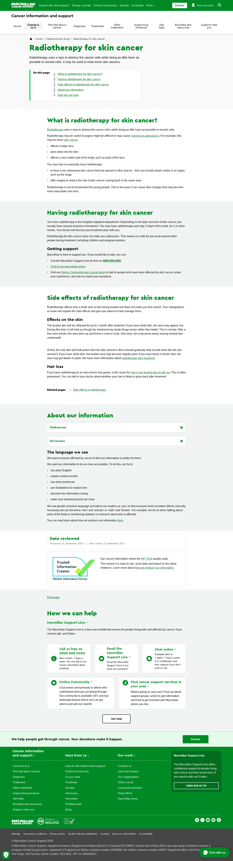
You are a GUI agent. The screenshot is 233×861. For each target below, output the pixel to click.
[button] (217, 5)
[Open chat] (214, 852)
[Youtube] (208, 820)
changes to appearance (145, 135)
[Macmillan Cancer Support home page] (30, 39)
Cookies (104, 834)
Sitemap (15, 834)
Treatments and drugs (58, 39)
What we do (125, 782)
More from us (75, 755)
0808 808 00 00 (196, 785)
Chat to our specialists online (67, 266)
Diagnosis (80, 26)
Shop (68, 809)
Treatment (97, 26)
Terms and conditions (35, 834)
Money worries (81, 5)
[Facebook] (197, 820)
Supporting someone (141, 26)
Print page (53, 597)
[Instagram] (213, 820)
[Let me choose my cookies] (6, 855)
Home (17, 26)
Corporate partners (130, 787)
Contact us (124, 766)
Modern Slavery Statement (82, 834)
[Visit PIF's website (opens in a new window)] (73, 580)
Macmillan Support (66, 622)
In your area (72, 777)
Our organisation (128, 777)
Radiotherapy (55, 129)
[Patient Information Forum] (69, 822)
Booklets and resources (183, 26)
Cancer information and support (85, 766)
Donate (124, 5)
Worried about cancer (57, 26)
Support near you (209, 26)
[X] (202, 820)
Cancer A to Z (33, 26)
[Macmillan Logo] (23, 5)
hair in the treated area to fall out (150, 372)
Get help (161, 26)
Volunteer (71, 798)
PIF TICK (146, 558)
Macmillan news (128, 798)
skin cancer (71, 139)
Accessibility (146, 834)
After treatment (117, 26)
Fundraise (137, 5)
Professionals (73, 804)
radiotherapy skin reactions (138, 358)
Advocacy (71, 793)
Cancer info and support (54, 5)
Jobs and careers (128, 771)
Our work (125, 755)
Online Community (105, 5)
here (120, 520)
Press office (125, 793)
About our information (124, 834)
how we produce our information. (154, 567)
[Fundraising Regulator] (48, 822)
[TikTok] (219, 820)
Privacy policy (57, 834)
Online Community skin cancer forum (83, 272)
